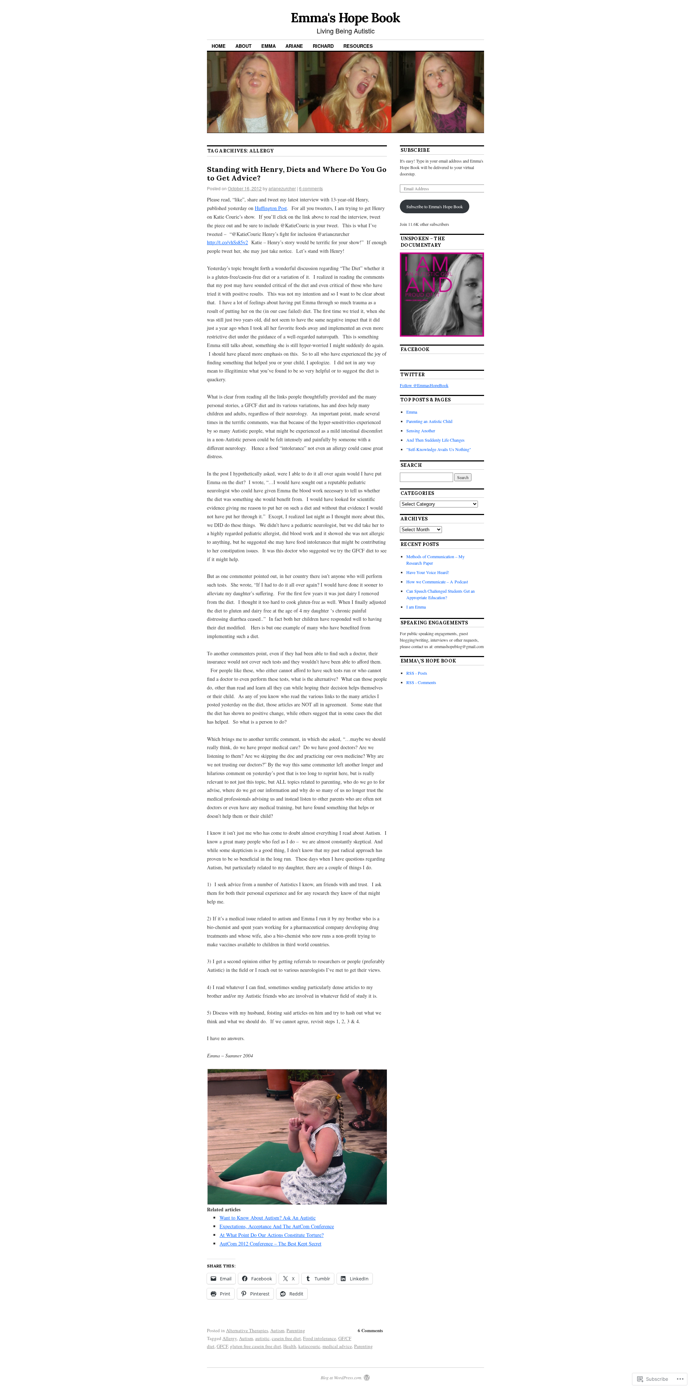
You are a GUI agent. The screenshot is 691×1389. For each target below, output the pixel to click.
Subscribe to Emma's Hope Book (434, 206)
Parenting (295, 1330)
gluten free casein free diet (255, 1346)
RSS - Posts (416, 673)
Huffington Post (271, 208)
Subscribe (415, 150)
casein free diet (286, 1338)
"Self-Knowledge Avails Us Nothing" (438, 449)
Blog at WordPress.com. (341, 1377)
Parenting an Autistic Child (429, 421)
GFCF (222, 1346)
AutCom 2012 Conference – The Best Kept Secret (270, 1243)
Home (219, 45)
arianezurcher (282, 188)
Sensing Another (420, 430)
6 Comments (370, 1330)
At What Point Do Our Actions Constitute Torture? (272, 1234)
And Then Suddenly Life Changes (435, 440)
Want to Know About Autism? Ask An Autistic (268, 1217)
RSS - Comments (421, 682)
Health (289, 1346)
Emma (268, 45)
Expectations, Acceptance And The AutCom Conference (277, 1226)
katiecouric (309, 1346)
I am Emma (416, 607)
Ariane (294, 45)
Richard (323, 45)
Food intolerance (319, 1338)
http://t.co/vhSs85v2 (227, 242)
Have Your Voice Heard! (427, 572)
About (243, 45)
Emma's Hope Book (345, 17)
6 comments (311, 188)
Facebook (415, 349)
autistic (262, 1338)
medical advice (337, 1346)
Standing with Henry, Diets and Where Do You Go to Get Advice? (297, 173)
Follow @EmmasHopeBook (424, 385)
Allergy (229, 1338)
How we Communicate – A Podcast (437, 581)
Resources (358, 45)
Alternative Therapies (247, 1330)
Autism (277, 1330)
